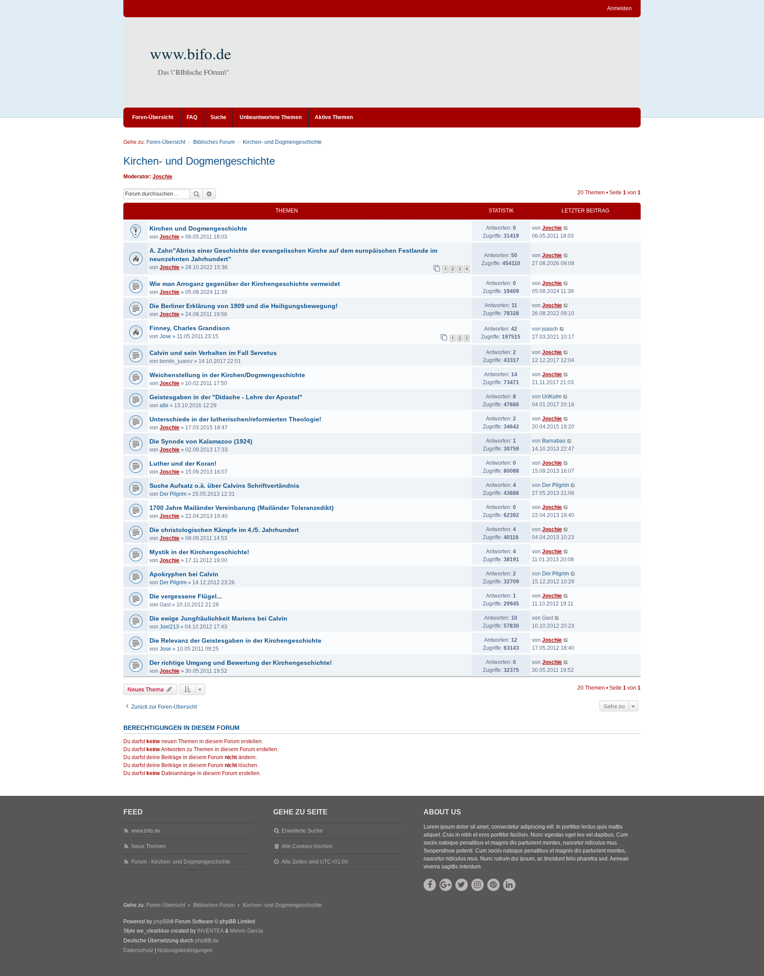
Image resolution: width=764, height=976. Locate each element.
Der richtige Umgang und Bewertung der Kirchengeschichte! (240, 662)
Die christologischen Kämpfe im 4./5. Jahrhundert (224, 529)
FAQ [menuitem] (192, 117)
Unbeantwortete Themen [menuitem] (271, 117)
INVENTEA (210, 931)
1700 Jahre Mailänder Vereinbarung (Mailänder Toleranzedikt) (241, 507)
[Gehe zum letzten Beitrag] (566, 228)
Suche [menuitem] (218, 117)
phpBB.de (207, 940)
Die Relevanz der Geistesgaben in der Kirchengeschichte (235, 640)
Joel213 (169, 627)
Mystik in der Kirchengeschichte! (199, 552)
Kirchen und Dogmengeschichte (198, 228)
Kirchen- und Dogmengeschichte (199, 161)
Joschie (162, 177)
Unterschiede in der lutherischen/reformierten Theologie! (235, 419)
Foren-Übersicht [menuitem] (152, 117)
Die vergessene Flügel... (185, 596)
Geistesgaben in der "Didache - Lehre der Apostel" (225, 397)
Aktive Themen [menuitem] (334, 117)
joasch (550, 329)
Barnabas (553, 441)
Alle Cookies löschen (307, 846)
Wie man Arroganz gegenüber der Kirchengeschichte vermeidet (244, 283)
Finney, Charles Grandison (189, 328)
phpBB (161, 921)
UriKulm (552, 396)
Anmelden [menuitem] (619, 8)
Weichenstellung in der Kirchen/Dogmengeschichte (227, 374)
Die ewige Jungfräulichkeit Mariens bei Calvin (218, 618)
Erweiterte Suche (302, 831)
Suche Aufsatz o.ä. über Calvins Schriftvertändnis (224, 485)
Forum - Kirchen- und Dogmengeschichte (180, 862)
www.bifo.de (190, 53)
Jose (165, 336)
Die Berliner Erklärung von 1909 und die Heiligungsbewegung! (243, 305)
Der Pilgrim (173, 494)
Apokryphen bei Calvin (183, 574)
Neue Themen (148, 846)
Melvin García (246, 931)
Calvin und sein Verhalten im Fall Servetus (213, 352)
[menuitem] (138, 951)
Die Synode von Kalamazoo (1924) (200, 441)
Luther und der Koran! (183, 463)
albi (164, 405)
